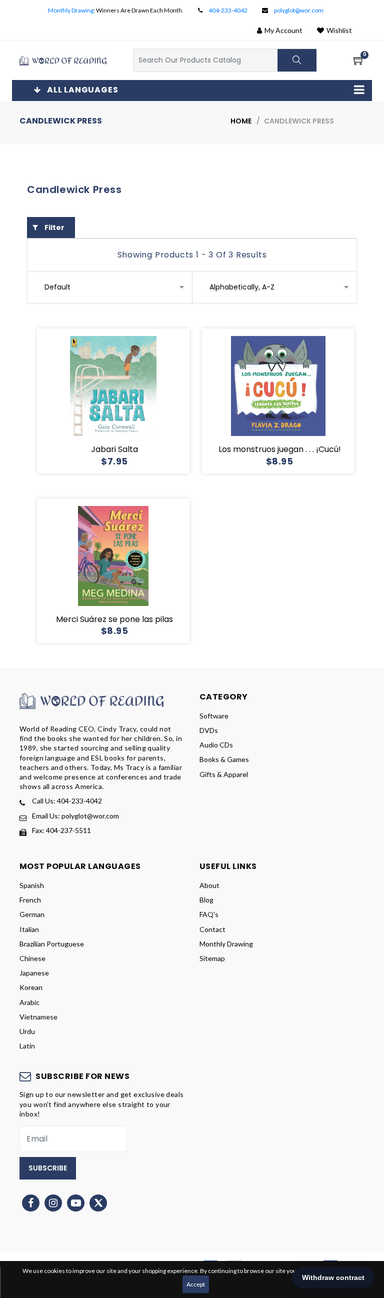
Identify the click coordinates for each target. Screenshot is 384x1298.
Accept (195, 1284)
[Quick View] (126, 401)
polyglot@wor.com (299, 10)
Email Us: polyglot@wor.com (75, 816)
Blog (207, 900)
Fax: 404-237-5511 (61, 830)
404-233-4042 (228, 10)
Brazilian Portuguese (52, 944)
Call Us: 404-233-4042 (67, 800)
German (32, 914)
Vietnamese (39, 1016)
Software (214, 716)
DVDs (209, 730)
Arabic (30, 1002)
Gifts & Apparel (224, 774)
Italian (29, 929)
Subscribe (47, 1168)
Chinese (33, 958)
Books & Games (224, 759)
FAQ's (209, 914)
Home (241, 121)
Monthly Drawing (71, 10)
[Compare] (150, 401)
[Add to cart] (78, 401)
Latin (27, 1046)
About (210, 885)
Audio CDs (216, 744)
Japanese (34, 972)
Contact (213, 929)
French (30, 900)
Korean (31, 987)
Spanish (32, 885)
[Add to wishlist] (102, 401)
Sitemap (212, 958)
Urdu (27, 1031)
